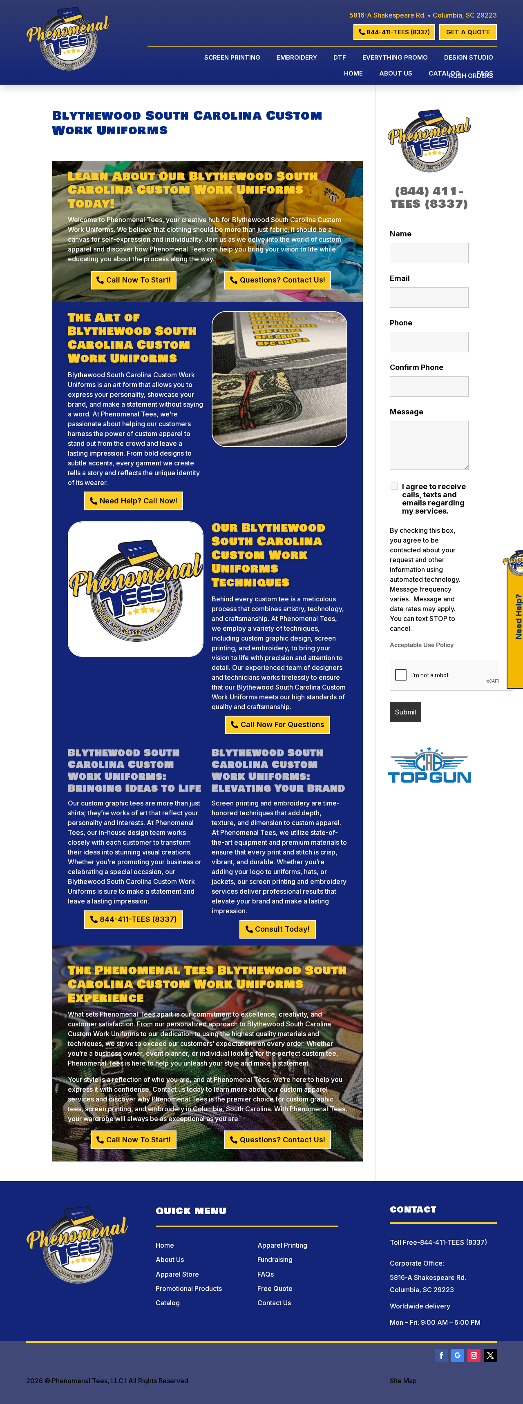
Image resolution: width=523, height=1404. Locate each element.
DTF (339, 58)
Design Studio (468, 58)
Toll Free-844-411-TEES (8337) (438, 1242)
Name (400, 233)
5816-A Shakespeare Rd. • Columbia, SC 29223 (423, 15)
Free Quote (275, 1288)
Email (400, 278)
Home (353, 74)
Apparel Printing (282, 1245)
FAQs (484, 74)
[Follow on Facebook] (441, 1355)
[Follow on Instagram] (474, 1355)
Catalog (444, 74)
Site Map (403, 1381)
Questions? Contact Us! (282, 280)
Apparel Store (177, 1274)
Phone (401, 322)
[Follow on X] (490, 1355)
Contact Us (274, 1303)
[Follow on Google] (457, 1355)
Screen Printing (232, 58)
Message (406, 411)
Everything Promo (395, 58)
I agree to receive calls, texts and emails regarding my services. (434, 499)
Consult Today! (282, 929)
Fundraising (275, 1259)
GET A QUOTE (468, 32)
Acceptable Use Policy (422, 645)
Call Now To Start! (138, 280)
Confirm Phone (416, 367)
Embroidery (297, 58)
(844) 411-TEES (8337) (429, 197)
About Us (395, 74)
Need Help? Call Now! (138, 500)
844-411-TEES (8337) (398, 32)
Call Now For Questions (282, 724)
